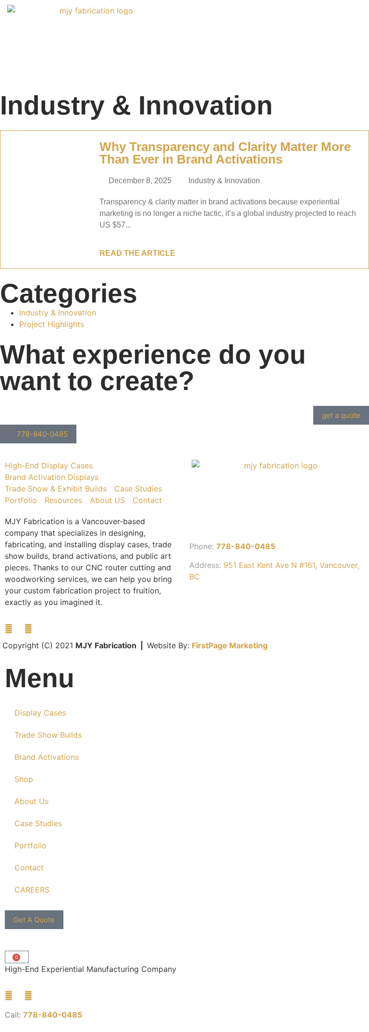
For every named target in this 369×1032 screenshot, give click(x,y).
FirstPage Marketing (230, 645)
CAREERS (31, 889)
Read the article (137, 253)
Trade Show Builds (48, 735)
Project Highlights (51, 324)
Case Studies (38, 823)
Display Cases (40, 712)
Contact (29, 867)
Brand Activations (46, 757)
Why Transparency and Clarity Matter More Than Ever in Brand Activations (225, 152)
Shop (23, 779)
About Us (31, 801)
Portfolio (30, 845)
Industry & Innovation (224, 180)
